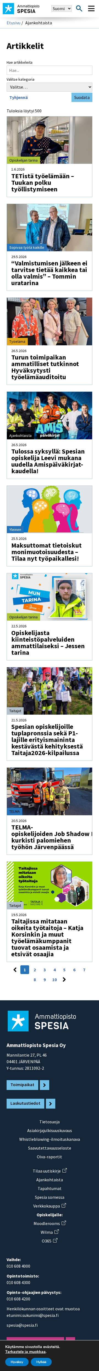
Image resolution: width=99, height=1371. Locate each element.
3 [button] (44, 969)
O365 (49, 1241)
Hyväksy (17, 1362)
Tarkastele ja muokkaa (25, 1351)
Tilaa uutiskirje (50, 1171)
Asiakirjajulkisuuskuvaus (49, 1130)
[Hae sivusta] (79, 8)
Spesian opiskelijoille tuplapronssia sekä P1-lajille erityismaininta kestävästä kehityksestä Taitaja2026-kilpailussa (47, 739)
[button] (14, 969)
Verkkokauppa (49, 1206)
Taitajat (15, 710)
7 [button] (84, 969)
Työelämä (17, 341)
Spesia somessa (49, 1197)
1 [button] (25, 969)
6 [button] (74, 969)
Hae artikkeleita (19, 62)
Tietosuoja (49, 1121)
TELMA (14, 811)
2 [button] (35, 969)
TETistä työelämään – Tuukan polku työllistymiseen (42, 182)
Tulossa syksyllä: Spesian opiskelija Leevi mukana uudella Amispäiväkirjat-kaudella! (48, 461)
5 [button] (64, 969)
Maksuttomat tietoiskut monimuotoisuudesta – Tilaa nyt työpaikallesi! (46, 552)
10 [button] (54, 979)
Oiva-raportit (49, 1156)
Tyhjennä (18, 97)
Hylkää (41, 1362)
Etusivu (13, 22)
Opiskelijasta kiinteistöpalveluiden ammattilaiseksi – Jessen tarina (48, 643)
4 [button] (54, 969)
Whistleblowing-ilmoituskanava (49, 1139)
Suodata (82, 97)
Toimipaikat (22, 1084)
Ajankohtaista (20, 435)
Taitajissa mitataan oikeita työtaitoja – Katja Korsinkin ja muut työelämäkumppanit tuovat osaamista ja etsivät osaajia (47, 937)
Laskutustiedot (25, 1103)
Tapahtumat (50, 1188)
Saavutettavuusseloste (49, 1148)
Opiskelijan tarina (23, 160)
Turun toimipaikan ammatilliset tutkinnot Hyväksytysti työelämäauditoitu (45, 367)
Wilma (50, 1232)
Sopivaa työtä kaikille (26, 247)
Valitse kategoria (20, 79)
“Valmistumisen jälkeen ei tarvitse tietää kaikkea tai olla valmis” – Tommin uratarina (49, 273)
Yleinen (15, 529)
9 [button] (44, 979)
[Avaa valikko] (91, 8)
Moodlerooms (50, 1223)
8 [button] (35, 979)
